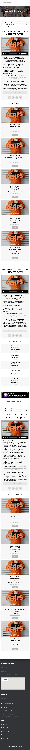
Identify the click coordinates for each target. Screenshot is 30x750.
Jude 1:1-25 (21, 75)
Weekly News (6, 731)
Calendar (5, 724)
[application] (15, 53)
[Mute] (22, 53)
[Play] (3, 53)
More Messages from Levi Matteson (13, 77)
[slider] (13, 53)
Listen (15, 134)
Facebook (5, 735)
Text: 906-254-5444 (7, 711)
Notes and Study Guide (16, 92)
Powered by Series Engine (15, 264)
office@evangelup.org (8, 703)
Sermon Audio (6, 727)
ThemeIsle (20, 746)
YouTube (5, 738)
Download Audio (15, 78)
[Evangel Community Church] (7, 3)
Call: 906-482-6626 (7, 707)
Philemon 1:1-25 (21, 466)
